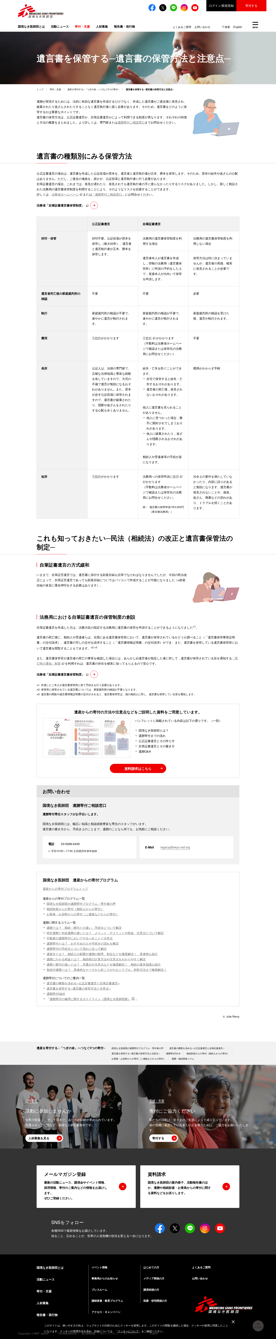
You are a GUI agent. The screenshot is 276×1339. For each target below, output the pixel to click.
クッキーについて (128, 1331)
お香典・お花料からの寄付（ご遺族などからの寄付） (83, 914)
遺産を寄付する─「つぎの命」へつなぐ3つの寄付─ (93, 89)
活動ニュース (60, 26)
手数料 (96, 338)
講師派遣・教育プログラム (107, 1300)
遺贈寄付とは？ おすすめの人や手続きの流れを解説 (83, 943)
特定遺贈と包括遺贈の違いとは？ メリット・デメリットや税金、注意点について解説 (105, 933)
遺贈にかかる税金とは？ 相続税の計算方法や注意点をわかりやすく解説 (96, 959)
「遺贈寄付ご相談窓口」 (108, 194)
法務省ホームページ (65, 194)
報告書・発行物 (124, 26)
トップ (40, 89)
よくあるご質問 (182, 27)
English (237, 27)
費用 (176, 476)
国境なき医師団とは (31, 26)
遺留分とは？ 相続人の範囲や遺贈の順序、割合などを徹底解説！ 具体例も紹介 (102, 954)
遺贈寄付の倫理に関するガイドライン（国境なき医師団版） (90, 999)
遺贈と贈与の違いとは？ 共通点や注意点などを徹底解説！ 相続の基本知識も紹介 (104, 964)
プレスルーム (99, 1289)
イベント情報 (99, 1267)
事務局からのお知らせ (105, 1278)
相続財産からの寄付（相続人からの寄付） (75, 909)
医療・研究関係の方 (155, 1300)
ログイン (221, 5)
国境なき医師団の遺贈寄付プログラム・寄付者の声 (81, 903)
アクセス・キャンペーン (106, 1312)
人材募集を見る (38, 1138)
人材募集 (102, 26)
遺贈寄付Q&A (56, 993)
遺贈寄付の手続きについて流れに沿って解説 (77, 948)
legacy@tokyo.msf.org (175, 847)
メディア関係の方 (153, 1278)
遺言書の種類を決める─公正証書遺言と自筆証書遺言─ (83, 983)
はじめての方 (151, 1267)
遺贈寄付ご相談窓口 (131, 122)
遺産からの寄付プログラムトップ (65, 888)
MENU (255, 25)
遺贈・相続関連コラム (183, 1058)
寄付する (251, 5)
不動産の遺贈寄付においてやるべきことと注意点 (80, 938)
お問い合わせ (202, 27)
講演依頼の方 (151, 1289)
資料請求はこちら (138, 768)
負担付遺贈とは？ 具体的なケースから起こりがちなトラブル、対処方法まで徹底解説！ (107, 969)
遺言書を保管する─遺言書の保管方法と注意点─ (79, 988)
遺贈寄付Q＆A (173, 1053)
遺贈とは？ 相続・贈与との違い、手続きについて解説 (84, 927)
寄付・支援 (55, 89)
